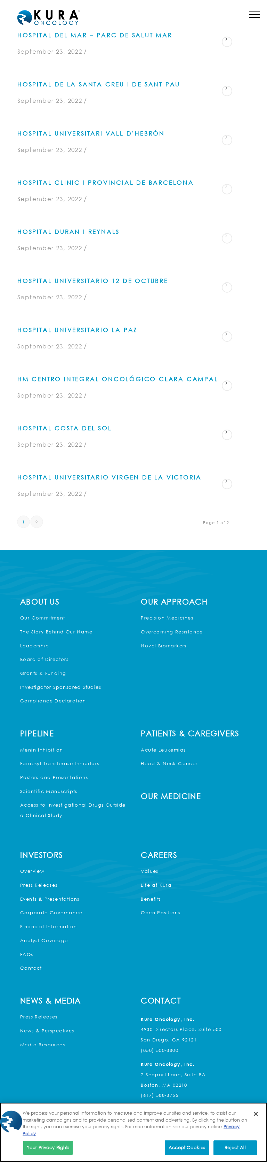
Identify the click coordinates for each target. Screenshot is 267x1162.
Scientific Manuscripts (49, 791)
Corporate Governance (51, 912)
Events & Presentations (50, 899)
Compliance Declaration (53, 700)
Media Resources (42, 1044)
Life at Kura (156, 885)
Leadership (34, 645)
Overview (32, 871)
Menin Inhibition (41, 750)
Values (149, 871)
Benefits (151, 899)
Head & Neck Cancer (169, 763)
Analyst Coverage (44, 940)
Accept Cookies (187, 1147)
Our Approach (174, 601)
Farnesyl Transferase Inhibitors (59, 763)
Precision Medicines (167, 618)
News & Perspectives (47, 1030)
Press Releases (39, 885)
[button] (254, 14)
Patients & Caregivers (190, 733)
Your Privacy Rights (48, 1147)
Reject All (235, 1147)
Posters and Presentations (54, 777)
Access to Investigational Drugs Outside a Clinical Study (73, 810)
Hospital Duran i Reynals (68, 231)
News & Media (50, 1000)
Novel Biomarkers (163, 645)
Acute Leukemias (163, 750)
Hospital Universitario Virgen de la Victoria (109, 477)
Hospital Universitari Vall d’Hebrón (91, 133)
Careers (159, 855)
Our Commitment (42, 618)
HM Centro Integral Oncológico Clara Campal (117, 379)
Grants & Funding (43, 673)
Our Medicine (171, 796)
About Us (39, 601)
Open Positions (160, 912)
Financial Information (48, 926)
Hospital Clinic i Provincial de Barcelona (105, 182)
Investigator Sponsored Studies (60, 687)
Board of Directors (44, 659)
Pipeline (37, 733)
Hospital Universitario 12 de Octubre (92, 280)
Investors (41, 855)
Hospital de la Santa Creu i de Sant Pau (98, 84)
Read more (227, 42)
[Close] (256, 1114)
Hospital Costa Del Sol (64, 428)
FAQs (26, 954)
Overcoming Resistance (172, 631)
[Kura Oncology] (48, 17)
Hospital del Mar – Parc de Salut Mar (94, 35)
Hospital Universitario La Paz (77, 329)
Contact (31, 968)
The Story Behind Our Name (56, 631)
